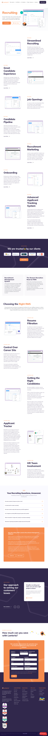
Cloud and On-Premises (24, 697)
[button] (12, 2)
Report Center (16, 702)
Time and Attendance (16, 694)
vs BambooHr (41, 689)
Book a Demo (43, 2)
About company (33, 689)
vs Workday (41, 694)
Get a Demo (6, 23)
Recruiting (16, 695)
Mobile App (16, 703)
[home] (5, 2)
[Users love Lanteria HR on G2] (4, 726)
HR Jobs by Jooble (25, 700)
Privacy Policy (30, 673)
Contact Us (12, 555)
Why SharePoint (25, 699)
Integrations (24, 694)
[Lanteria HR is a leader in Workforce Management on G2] (4, 719)
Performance (16, 697)
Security (23, 689)
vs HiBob (40, 691)
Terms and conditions (32, 697)
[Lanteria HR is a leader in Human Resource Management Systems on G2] (4, 712)
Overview (15, 689)
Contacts (32, 694)
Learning (15, 699)
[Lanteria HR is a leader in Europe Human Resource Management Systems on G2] (4, 706)
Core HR (15, 691)
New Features (24, 691)
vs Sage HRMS (41, 693)
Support (32, 691)
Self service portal (17, 700)
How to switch (24, 693)
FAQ (31, 693)
